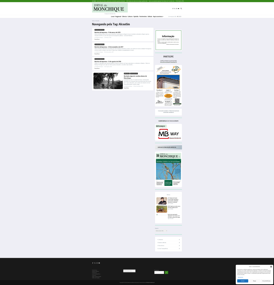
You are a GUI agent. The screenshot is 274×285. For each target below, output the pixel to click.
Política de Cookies (95, 277)
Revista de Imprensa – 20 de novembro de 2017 (109, 47)
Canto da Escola (134, 73)
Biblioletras (126, 73)
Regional (118, 16)
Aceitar (242, 281)
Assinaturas (94, 272)
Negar (254, 281)
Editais (150, 16)
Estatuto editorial (95, 271)
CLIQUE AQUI (161, 121)
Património (143, 16)
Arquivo (156, 228)
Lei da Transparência (96, 274)
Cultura (130, 16)
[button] (271, 266)
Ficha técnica (94, 270)
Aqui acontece (158, 16)
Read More (97, 39)
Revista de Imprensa (99, 29)
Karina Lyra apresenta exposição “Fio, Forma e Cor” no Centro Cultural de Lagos (174, 216)
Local (112, 16)
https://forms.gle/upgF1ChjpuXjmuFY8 (168, 62)
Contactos (94, 275)
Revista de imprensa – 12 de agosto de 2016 (108, 61)
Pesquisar (156, 270)
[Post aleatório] (177, 16)
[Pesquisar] (166, 272)
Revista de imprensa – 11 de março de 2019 (107, 32)
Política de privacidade (96, 276)
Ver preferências (266, 281)
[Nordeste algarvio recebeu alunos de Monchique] (108, 81)
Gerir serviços (240, 277)
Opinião (135, 16)
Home (93, 20)
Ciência (124, 16)
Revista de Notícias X (150, 282)
